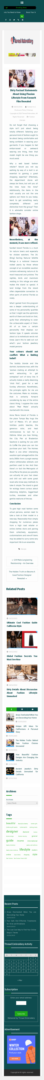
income (20, 840)
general (34, 836)
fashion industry (22, 836)
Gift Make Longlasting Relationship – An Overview (22, 561)
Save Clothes (17, 855)
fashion (35, 832)
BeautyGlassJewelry (23, 823)
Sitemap (30, 110)
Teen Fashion (9, 858)
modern (34, 850)
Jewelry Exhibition (10, 845)
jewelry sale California (32, 845)
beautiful (10, 823)
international (32, 841)
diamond (26, 832)
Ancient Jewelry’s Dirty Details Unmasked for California (27, 772)
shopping (26, 855)
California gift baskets (11, 827)
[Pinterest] (22, 20)
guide (9, 840)
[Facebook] (6, 20)
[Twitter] (14, 20)
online (8, 855)
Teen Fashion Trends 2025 (20, 858)
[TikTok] (18, 20)
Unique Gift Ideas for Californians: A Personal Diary (27, 729)
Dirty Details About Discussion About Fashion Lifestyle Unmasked (22, 693)
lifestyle (23, 549)
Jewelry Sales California (12, 850)
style (34, 854)
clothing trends (33, 827)
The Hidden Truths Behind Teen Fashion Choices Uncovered (27, 743)
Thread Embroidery (26, 1018)
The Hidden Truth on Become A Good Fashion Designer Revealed (22, 575)
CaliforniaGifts (23, 827)
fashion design (10, 836)
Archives (9, 799)
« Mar (20, 980)
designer (12, 831)
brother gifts (34, 823)
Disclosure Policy (20, 110)
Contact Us (31, 107)
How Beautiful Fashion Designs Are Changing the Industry (27, 757)
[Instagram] (10, 20)
